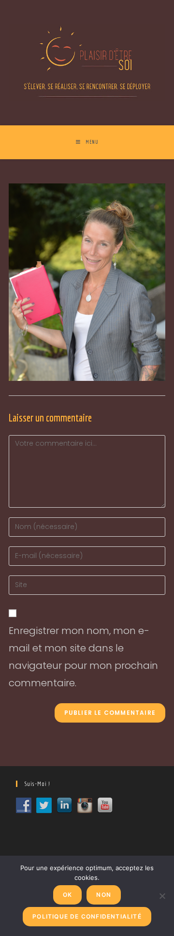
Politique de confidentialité (87, 916)
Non (103, 894)
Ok (67, 894)
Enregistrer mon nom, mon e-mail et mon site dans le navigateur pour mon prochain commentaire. (83, 657)
